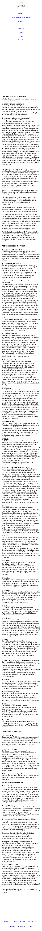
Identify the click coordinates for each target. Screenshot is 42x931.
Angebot (20, 21)
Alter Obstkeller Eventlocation (21, 17)
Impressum (21, 926)
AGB (30, 926)
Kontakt (20, 40)
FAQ (21, 32)
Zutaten (20, 28)
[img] (21, 6)
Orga (21, 36)
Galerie (21, 25)
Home (6, 921)
